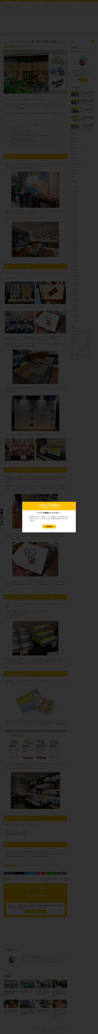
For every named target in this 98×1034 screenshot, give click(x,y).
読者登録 (49, 526)
